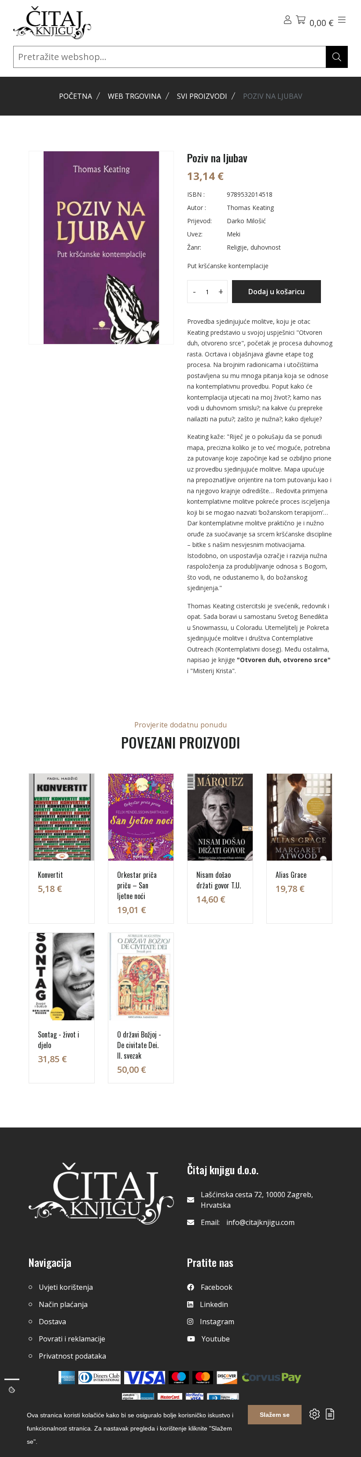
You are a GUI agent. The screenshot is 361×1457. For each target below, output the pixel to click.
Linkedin (214, 1304)
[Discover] (227, 1377)
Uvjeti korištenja (66, 1287)
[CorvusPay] (271, 1377)
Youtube (216, 1339)
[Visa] (144, 1377)
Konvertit (50, 874)
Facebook (216, 1287)
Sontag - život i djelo (58, 1039)
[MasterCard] (179, 1377)
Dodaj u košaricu (276, 291)
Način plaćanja (63, 1304)
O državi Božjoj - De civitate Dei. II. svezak (139, 1045)
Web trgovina (134, 96)
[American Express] (67, 1377)
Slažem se (275, 1414)
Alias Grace (291, 874)
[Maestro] (203, 1377)
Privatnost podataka (72, 1356)
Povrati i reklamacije (72, 1339)
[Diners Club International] (99, 1377)
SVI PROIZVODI (202, 96)
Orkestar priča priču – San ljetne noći (137, 885)
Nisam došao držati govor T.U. (218, 880)
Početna (75, 96)
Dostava (52, 1321)
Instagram (217, 1321)
